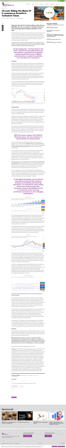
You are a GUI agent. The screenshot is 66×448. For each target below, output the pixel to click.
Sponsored (3, 8)
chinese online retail (24, 375)
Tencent (20, 220)
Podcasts (3, 421)
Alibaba (12, 220)
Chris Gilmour (49, 38)
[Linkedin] (3, 30)
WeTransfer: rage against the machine (54, 42)
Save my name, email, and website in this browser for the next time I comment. (24, 383)
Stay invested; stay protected (23, 422)
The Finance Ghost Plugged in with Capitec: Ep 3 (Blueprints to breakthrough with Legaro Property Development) (55, 35)
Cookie (63, 446)
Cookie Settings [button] (54, 446)
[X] (3, 28)
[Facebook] (3, 26)
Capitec (48, 33)
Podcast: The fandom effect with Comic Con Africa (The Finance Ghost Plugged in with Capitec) (56, 423)
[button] (63, 4)
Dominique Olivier (49, 26)
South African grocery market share (54, 39)
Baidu (30, 220)
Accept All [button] (59, 446)
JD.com (12, 34)
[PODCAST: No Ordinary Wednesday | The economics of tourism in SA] (9, 415)
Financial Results (35, 421)
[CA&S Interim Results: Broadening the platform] (40, 415)
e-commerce (30, 375)
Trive (6, 8)
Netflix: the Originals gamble (52, 27)
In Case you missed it (50, 29)
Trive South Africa (15, 376)
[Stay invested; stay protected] (25, 415)
